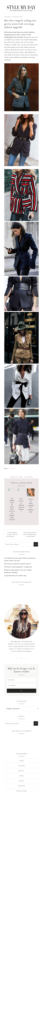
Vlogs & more (21, 791)
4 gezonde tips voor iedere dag (15, 575)
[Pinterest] (25, 658)
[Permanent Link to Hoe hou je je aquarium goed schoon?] (21, 490)
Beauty (21, 771)
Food (22, 776)
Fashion (7, 16)
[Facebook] (18, 658)
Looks (21, 760)
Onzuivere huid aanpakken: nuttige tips (31, 505)
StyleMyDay (21, 8)
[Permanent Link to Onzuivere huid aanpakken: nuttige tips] (31, 496)
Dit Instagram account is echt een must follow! (12, 534)
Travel (21, 781)
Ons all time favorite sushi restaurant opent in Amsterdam (29, 534)
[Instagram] (21, 658)
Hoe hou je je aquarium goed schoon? (21, 505)
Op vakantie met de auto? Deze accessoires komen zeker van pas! (12, 508)
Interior (21, 786)
